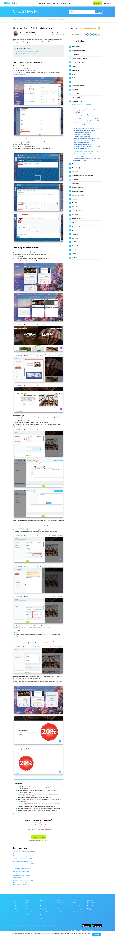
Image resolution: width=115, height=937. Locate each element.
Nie (42, 824)
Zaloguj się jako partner (93, 909)
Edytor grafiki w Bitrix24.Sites (21, 885)
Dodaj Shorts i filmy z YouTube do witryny (84, 122)
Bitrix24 (14, 902)
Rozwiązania (43, 909)
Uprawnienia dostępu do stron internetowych (21, 876)
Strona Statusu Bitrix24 (30, 918)
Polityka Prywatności (23, 925)
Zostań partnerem (91, 906)
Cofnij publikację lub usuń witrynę (22, 861)
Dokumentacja (60, 915)
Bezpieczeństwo (36, 925)
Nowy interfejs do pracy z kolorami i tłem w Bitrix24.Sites (86, 158)
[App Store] (86, 925)
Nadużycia (43, 925)
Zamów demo (28, 915)
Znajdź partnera (91, 902)
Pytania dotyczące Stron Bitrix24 (80, 160)
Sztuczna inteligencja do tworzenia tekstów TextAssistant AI (23, 881)
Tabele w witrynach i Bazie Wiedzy (82, 144)
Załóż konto (97, 3)
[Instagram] (78, 931)
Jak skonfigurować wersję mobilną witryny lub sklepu (87, 146)
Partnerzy (56, 3)
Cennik (49, 3)
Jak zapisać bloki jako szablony (81, 148)
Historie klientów (44, 912)
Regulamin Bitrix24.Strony (52, 925)
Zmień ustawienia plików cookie (26, 935)
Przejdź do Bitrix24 (38, 837)
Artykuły (42, 906)
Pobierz (58, 909)
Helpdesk (27, 902)
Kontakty (15, 909)
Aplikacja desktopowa (77, 909)
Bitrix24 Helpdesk (18, 20)
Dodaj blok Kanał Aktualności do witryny (84, 140)
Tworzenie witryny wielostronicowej (82, 132)
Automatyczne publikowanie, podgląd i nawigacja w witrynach (24, 865)
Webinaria (27, 906)
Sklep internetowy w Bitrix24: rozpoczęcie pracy (85, 109)
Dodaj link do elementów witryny (82, 136)
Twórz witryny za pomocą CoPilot (22, 858)
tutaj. (43, 928)
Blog (69, 3)
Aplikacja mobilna (76, 906)
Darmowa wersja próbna (62, 906)
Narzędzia (42, 3)
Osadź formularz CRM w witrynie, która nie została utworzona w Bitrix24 (88, 124)
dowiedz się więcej (46, 933)
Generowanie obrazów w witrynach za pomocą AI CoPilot (88, 120)
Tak (35, 824)
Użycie (41, 918)
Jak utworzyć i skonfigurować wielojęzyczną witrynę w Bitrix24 (22, 872)
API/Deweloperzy (76, 912)
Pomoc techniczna (29, 912)
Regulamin (15, 925)
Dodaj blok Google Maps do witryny (82, 112)
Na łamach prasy (17, 912)
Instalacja (58, 912)
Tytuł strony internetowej (20, 856)
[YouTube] (75, 931)
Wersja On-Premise (61, 902)
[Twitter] (71, 931)
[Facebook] (68, 931)
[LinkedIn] (81, 931)
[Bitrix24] (10, 3)
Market (74, 902)
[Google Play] (97, 925)
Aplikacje (63, 3)
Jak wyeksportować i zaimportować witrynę (84, 130)
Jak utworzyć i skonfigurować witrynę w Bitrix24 (24, 852)
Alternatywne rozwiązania (46, 915)
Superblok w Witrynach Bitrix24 (22, 868)
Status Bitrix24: (84, 28)
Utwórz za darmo (43, 841)
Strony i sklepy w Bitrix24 (78, 156)
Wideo (26, 909)
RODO (30, 925)
